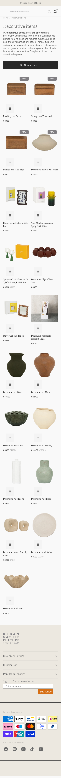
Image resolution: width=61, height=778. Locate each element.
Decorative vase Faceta (13, 499)
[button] (4, 11)
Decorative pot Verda (12, 392)
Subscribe (46, 691)
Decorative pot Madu (41, 392)
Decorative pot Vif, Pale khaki (44, 170)
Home (5, 18)
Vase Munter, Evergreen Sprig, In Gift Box (42, 225)
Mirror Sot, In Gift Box (13, 336)
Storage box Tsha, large (13, 170)
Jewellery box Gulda (12, 116)
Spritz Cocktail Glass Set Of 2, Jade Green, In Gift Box (15, 281)
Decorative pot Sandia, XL (43, 445)
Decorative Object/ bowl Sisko (42, 281)
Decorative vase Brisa (41, 499)
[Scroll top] (57, 774)
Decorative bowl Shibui (41, 552)
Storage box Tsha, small (42, 116)
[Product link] (16, 100)
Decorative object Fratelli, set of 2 (15, 554)
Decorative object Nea (13, 445)
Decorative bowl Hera (13, 608)
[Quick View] (10, 108)
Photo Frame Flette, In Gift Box (15, 225)
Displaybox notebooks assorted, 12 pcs (41, 337)
